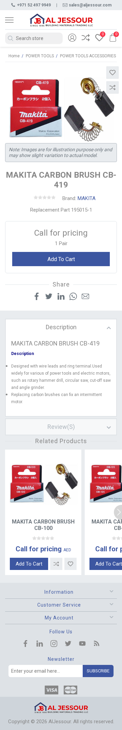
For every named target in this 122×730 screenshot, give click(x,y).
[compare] (86, 38)
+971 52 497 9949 (34, 5)
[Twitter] (68, 644)
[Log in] (72, 38)
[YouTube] (82, 644)
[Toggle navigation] (15, 20)
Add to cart (61, 259)
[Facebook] (25, 644)
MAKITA (87, 198)
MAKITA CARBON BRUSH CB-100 (43, 524)
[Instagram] (53, 644)
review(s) (61, 426)
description (61, 327)
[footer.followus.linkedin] (39, 644)
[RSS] (96, 644)
